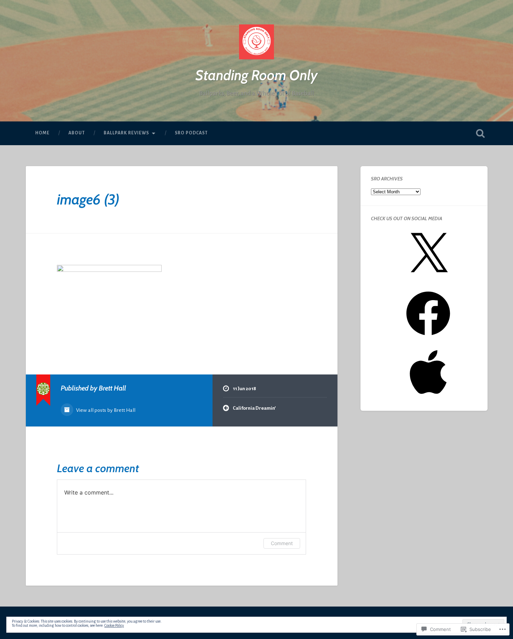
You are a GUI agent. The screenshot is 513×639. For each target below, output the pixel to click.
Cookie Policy (114, 625)
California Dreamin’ (254, 408)
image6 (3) (88, 199)
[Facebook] (428, 338)
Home (42, 133)
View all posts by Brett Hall (105, 410)
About (76, 133)
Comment (282, 543)
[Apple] (428, 396)
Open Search (481, 133)
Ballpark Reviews (126, 133)
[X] (428, 279)
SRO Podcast (191, 133)
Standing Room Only (256, 75)
